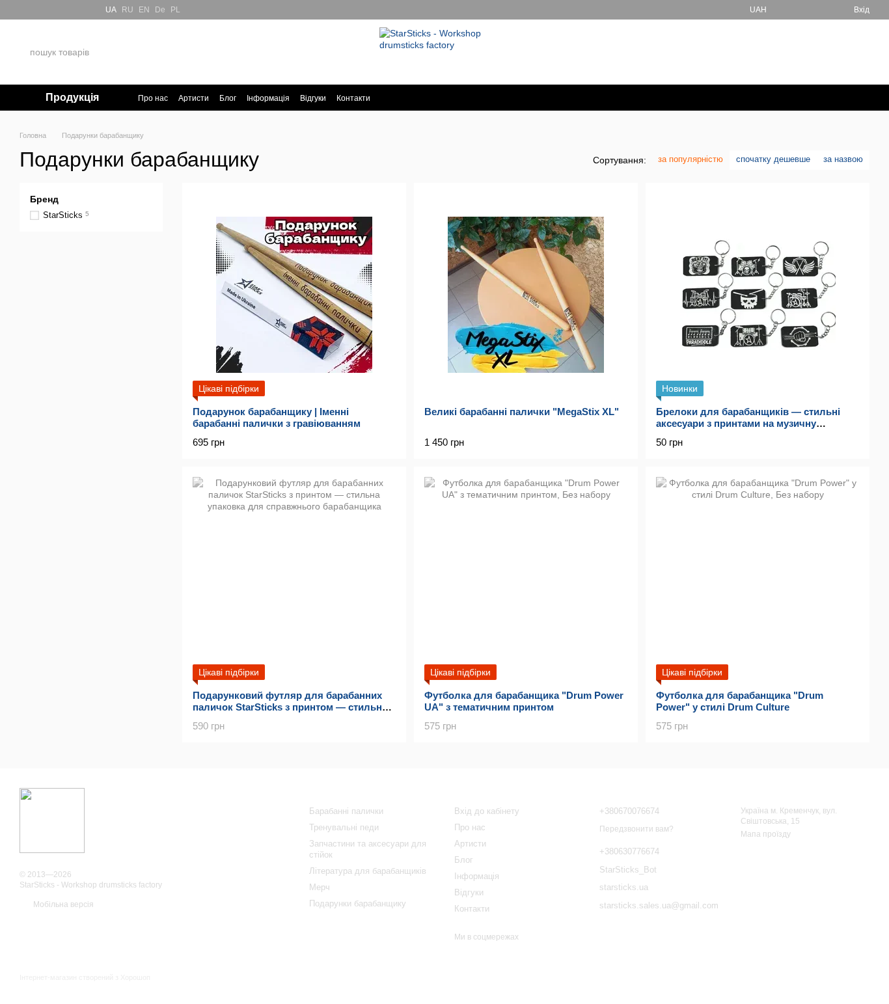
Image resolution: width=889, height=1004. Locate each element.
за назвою (843, 159)
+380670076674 (749, 44)
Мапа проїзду (766, 834)
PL (175, 10)
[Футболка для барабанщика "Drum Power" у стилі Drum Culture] (757, 578)
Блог (227, 98)
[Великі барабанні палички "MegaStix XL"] (525, 294)
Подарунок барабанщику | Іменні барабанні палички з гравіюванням (277, 417)
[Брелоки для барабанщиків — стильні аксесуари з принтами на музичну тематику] (757, 294)
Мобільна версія (62, 904)
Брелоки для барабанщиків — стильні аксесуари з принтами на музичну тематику (748, 423)
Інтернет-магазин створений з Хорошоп (85, 977)
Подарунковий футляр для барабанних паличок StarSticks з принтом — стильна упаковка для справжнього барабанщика (291, 707)
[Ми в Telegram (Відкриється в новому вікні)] (71, 10)
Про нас (153, 98)
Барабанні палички (346, 811)
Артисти (193, 98)
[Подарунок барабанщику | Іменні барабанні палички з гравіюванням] (294, 294)
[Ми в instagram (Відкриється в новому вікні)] (56, 10)
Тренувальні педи (344, 827)
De (160, 10)
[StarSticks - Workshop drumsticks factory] (52, 819)
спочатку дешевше (773, 159)
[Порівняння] (820, 10)
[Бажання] (796, 10)
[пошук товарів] (142, 52)
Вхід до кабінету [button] (486, 811)
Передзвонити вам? (748, 60)
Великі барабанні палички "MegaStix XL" (521, 411)
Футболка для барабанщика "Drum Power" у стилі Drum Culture (739, 701)
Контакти (353, 98)
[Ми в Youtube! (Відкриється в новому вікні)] (40, 10)
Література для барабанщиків (367, 871)
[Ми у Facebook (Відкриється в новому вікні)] (25, 10)
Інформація (268, 98)
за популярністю (690, 159)
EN (144, 10)
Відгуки (313, 98)
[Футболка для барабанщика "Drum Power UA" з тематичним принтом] (525, 578)
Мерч (319, 887)
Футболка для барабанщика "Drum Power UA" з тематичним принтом (523, 701)
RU (127, 10)
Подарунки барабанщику (357, 903)
